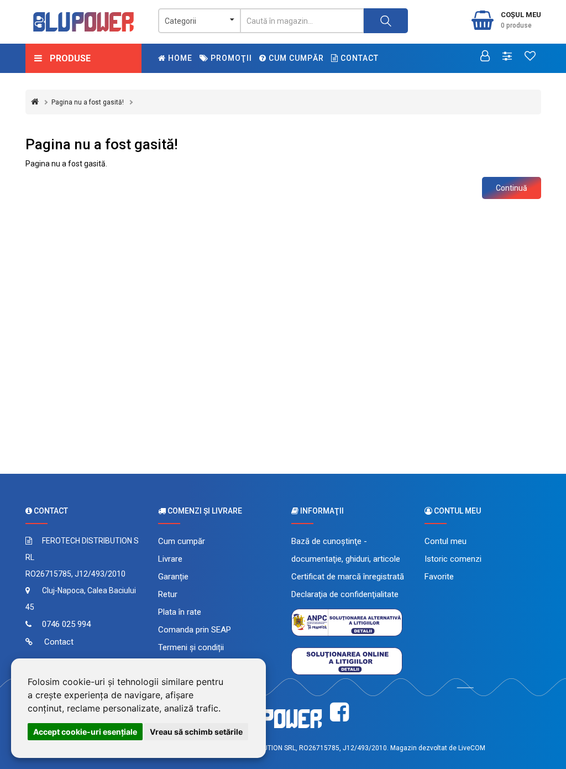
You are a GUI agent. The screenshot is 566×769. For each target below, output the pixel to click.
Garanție (173, 577)
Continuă (511, 188)
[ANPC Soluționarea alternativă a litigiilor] (346, 621)
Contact (358, 58)
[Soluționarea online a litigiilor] (346, 660)
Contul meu (445, 541)
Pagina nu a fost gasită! (87, 102)
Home (179, 58)
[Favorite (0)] (530, 57)
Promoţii (230, 58)
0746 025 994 (66, 624)
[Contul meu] (485, 57)
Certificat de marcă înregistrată (347, 577)
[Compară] (507, 57)
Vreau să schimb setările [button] (196, 731)
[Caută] (386, 20)
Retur (167, 594)
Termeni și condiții (191, 647)
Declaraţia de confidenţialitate (345, 594)
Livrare (170, 559)
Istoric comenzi (452, 559)
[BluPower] (83, 22)
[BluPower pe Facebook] (339, 712)
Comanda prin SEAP (194, 630)
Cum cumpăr (295, 58)
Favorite (439, 577)
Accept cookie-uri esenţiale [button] (85, 731)
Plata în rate (179, 612)
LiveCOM (471, 748)
